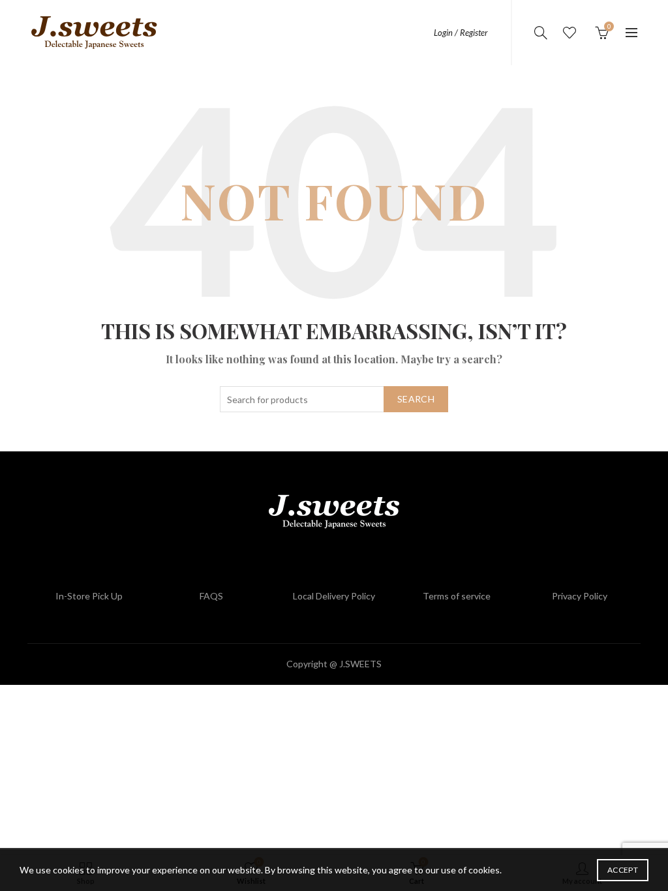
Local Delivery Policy (334, 595)
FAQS (211, 595)
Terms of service (457, 595)
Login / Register (461, 32)
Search (415, 398)
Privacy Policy (579, 595)
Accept (622, 870)
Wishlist (569, 32)
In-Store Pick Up (89, 595)
